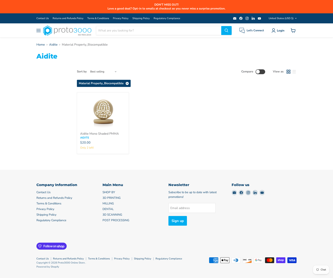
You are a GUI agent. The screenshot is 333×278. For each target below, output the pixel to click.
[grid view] (288, 71)
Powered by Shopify (47, 267)
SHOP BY (109, 192)
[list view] (294, 71)
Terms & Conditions (98, 18)
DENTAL (108, 209)
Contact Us (42, 18)
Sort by (82, 71)
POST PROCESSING (116, 220)
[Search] (226, 30)
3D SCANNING (112, 215)
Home (40, 44)
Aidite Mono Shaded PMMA (99, 134)
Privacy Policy (121, 18)
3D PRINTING (112, 198)
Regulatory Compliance (167, 18)
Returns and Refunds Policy (68, 18)
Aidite (53, 44)
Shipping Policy (141, 18)
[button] (279, 30)
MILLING (108, 203)
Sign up (178, 220)
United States (281, 18)
